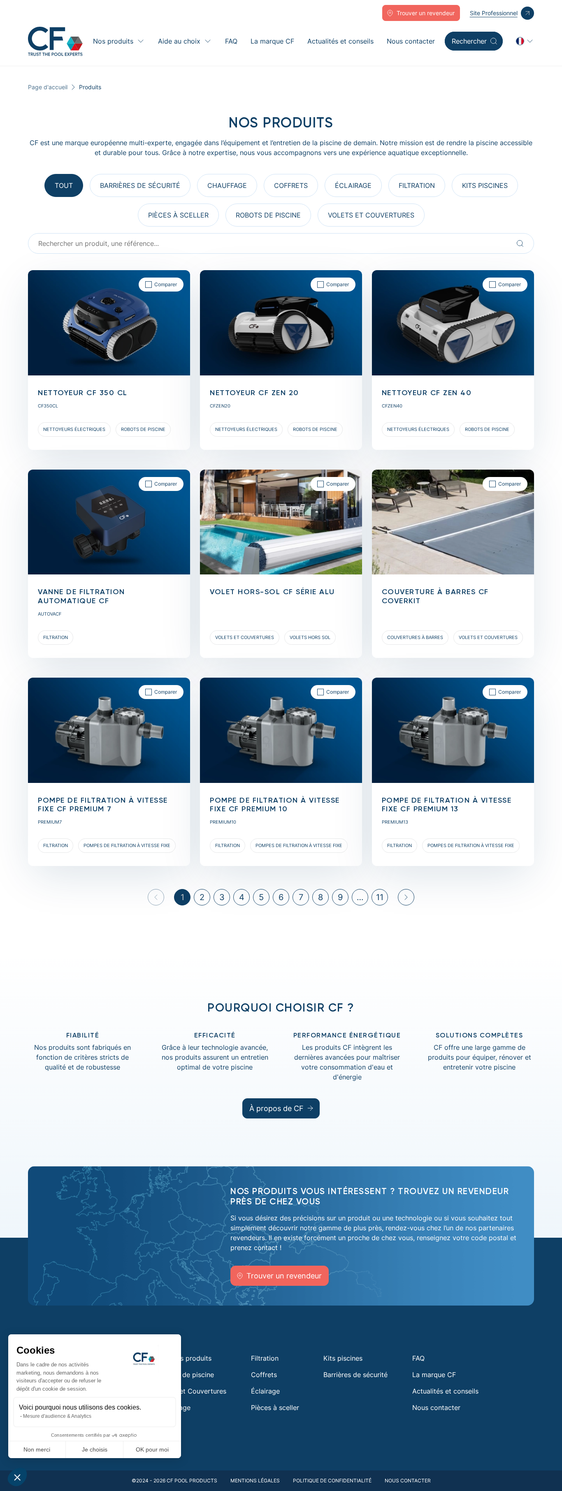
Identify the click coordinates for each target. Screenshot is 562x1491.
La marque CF (272, 41)
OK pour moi (152, 1449)
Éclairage (265, 1391)
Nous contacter (411, 41)
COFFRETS (291, 185)
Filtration (265, 1358)
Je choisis (94, 1449)
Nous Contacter (408, 1480)
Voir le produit (50, 275)
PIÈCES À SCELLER (178, 215)
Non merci (36, 1449)
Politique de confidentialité (332, 1480)
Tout (64, 185)
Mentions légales (255, 1480)
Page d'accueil (47, 86)
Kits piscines (485, 185)
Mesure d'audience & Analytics (57, 1416)
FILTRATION (417, 185)
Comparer (165, 284)
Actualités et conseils (340, 41)
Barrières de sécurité (140, 185)
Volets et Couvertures (192, 1391)
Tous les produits (184, 1358)
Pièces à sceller (275, 1407)
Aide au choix (179, 41)
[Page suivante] (406, 897)
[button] (17, 1477)
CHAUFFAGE (227, 185)
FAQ (231, 41)
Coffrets (264, 1375)
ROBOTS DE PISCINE (268, 215)
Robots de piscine (186, 1375)
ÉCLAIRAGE (353, 185)
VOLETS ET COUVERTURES (371, 215)
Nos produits (113, 41)
